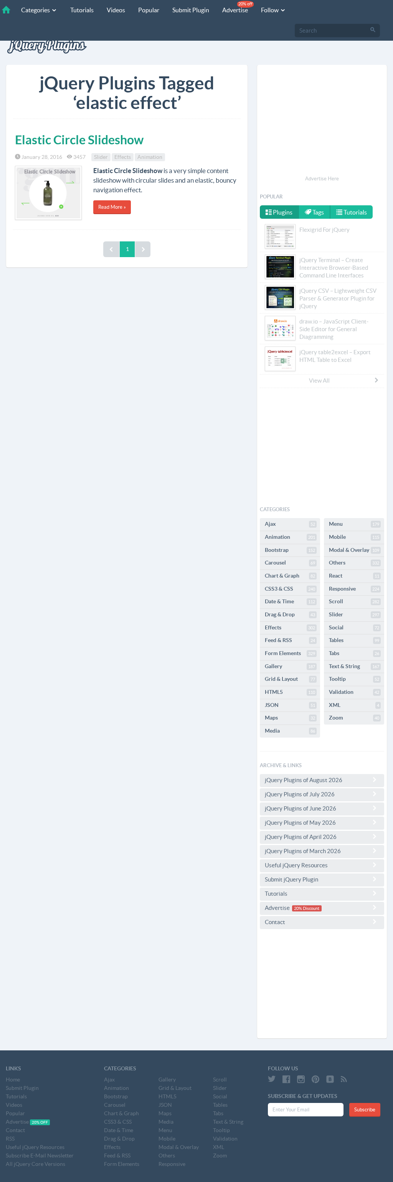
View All (319, 380)
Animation (149, 157)
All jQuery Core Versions (35, 1164)
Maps (290, 718)
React (354, 576)
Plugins (282, 212)
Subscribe (364, 1110)
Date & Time (290, 601)
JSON (290, 705)
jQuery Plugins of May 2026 (300, 822)
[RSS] (344, 1079)
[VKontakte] (330, 1079)
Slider (101, 157)
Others (354, 563)
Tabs (354, 653)
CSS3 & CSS (290, 589)
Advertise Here (322, 179)
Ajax (290, 524)
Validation (354, 692)
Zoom (354, 718)
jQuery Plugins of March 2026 (303, 851)
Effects (122, 157)
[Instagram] (301, 1079)
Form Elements (290, 653)
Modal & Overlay (354, 550)
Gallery (290, 666)
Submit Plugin (190, 10)
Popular (148, 10)
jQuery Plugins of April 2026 (301, 837)
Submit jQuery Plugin (291, 879)
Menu (354, 524)
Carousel (290, 563)
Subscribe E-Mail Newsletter (40, 1155)
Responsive (354, 589)
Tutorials (82, 10)
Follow (270, 10)
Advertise (237, 7)
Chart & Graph (290, 576)
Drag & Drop (290, 614)
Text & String (354, 666)
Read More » (112, 207)
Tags (317, 212)
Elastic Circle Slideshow (79, 140)
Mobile (354, 537)
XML (354, 705)
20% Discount (306, 908)
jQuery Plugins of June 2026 (300, 808)
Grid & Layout (290, 679)
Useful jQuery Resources (296, 865)
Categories (36, 10)
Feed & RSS (290, 640)
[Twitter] (272, 1079)
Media (290, 731)
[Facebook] (286, 1079)
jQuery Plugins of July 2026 (300, 794)
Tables (354, 640)
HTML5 (290, 692)
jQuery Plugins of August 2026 (303, 780)
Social (354, 627)
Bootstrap (290, 550)
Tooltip (354, 679)
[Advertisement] (322, 121)
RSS (10, 1139)
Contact (275, 922)
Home (13, 1079)
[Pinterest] (315, 1079)
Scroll (354, 601)
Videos (116, 10)
